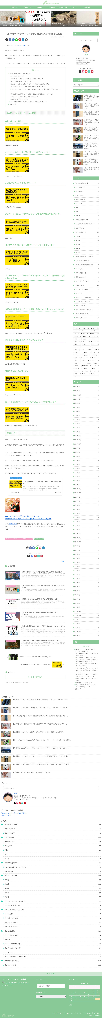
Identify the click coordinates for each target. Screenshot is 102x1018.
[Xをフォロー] (28, 556)
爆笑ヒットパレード (28, 538)
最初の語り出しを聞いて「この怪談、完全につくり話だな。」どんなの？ (32, 94)
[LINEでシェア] (16, 39)
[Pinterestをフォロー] (41, 556)
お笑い (36, 538)
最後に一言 (13, 104)
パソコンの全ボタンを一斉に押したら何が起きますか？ (27, 78)
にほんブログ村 (6, 815)
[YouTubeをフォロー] (35, 556)
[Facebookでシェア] (10, 39)
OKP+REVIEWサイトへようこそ (61, 1013)
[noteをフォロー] (38, 556)
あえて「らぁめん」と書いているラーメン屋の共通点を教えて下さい (31, 84)
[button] (26, 39)
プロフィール (74, 1013)
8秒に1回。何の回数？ (17, 76)
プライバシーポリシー (85, 1013)
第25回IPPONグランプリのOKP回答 (20, 73)
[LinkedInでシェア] (23, 39)
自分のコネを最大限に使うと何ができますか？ (24, 96)
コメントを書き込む (35, 677)
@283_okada (21, 45)
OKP (86, 55)
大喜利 (42, 538)
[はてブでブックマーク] (13, 39)
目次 (32, 70)
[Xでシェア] (6, 39)
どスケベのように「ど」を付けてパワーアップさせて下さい (28, 86)
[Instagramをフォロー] (32, 556)
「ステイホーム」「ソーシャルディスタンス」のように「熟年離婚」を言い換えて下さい (87, 670)
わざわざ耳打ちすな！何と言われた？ (22, 81)
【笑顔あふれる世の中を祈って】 (14, 538)
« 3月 (70, 1005)
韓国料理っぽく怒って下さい (19, 99)
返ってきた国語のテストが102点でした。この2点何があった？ (29, 101)
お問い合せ (96, 1013)
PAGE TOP (51, 973)
